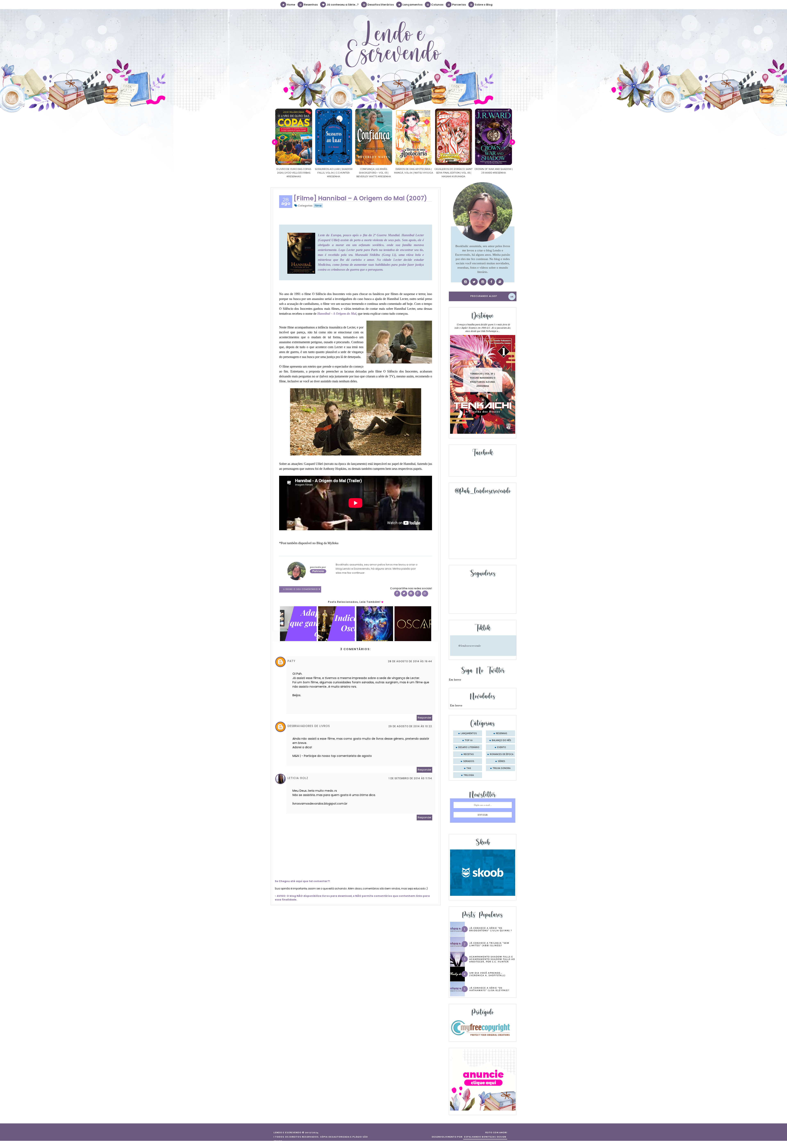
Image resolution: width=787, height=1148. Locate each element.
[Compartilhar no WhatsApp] (425, 593)
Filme (318, 205)
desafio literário (468, 747)
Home (290, 5)
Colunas (437, 5)
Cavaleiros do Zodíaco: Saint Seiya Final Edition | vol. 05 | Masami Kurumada (373, 173)
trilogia (469, 775)
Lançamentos (412, 5)
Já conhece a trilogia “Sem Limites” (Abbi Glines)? (489, 944)
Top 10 (469, 740)
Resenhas (310, 5)
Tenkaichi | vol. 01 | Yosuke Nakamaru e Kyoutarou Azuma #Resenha (482, 379)
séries (501, 761)
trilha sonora (502, 768)
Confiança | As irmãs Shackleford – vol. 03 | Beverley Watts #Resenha (293, 173)
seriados (468, 761)
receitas (469, 754)
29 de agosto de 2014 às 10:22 (410, 726)
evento (501, 747)
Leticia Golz (298, 778)
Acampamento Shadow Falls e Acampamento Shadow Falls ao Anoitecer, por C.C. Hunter (492, 959)
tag (468, 768)
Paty (292, 661)
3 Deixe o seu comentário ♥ (301, 589)
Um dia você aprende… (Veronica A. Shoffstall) (487, 974)
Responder (424, 717)
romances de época (501, 754)
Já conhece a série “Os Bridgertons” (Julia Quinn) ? (490, 929)
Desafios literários (380, 5)
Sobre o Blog (483, 5)
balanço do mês (501, 740)
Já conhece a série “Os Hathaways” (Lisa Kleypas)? (489, 989)
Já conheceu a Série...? (342, 5)
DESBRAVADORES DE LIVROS (309, 726)
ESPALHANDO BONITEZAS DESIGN (485, 1137)
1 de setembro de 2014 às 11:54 (410, 778)
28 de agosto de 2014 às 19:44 (410, 661)
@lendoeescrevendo (469, 645)
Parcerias (459, 5)
